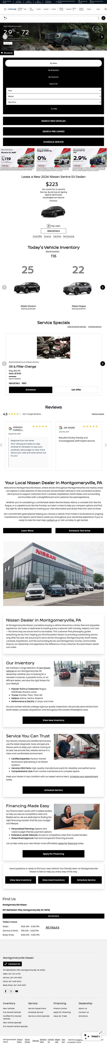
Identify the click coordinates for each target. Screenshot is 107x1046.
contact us (52, 520)
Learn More (27, 530)
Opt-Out (63, 1040)
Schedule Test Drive (79, 530)
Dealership (85, 1003)
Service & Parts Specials (38, 1016)
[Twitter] (11, 991)
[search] (106, 9)
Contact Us (14, 964)
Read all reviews (98, 414)
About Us (83, 1008)
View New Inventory (53, 720)
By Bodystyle (53, 70)
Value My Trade (60, 1016)
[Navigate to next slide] (105, 37)
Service (33, 1003)
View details (53, 231)
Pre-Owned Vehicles (12, 1012)
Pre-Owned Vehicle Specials (15, 1026)
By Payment (53, 77)
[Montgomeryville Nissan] (10, 9)
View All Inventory (52, 251)
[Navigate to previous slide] (2, 37)
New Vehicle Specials (12, 1022)
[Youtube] (16, 991)
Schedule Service (94, 327)
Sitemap (35, 1041)
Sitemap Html (43, 1040)
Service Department (37, 1008)
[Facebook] (5, 991)
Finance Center (60, 1008)
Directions (83, 1016)
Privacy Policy (19, 1040)
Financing (60, 1003)
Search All (53, 84)
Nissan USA (57, 1040)
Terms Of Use (27, 1040)
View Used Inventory (53, 880)
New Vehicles (9, 1008)
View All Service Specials (76, 327)
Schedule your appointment (84, 776)
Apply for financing (67, 843)
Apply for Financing (53, 853)
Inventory (9, 1003)
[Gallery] (53, 37)
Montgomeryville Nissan (9, 1040)
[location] (56, 1)
